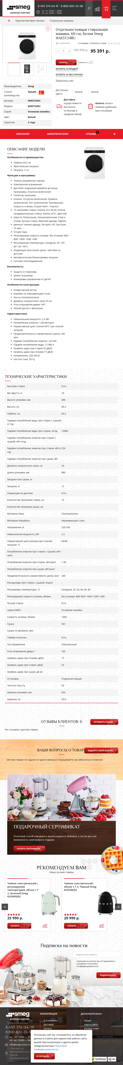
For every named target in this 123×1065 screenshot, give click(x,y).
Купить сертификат (28, 848)
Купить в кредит (67, 68)
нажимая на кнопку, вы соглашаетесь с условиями (96, 963)
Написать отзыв (98, 43)
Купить (63, 62)
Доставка (49, 1024)
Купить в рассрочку (69, 74)
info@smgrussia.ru (20, 1044)
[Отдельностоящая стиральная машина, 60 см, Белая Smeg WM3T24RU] (14, 69)
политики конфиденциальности (87, 965)
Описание (22, 133)
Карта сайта (91, 1024)
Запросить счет (65, 80)
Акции (87, 1020)
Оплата (48, 1028)
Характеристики (57, 133)
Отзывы (92, 133)
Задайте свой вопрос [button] (100, 750)
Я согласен (42, 1056)
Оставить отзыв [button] (103, 721)
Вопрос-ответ (91, 1028)
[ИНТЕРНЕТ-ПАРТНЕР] (18, 8)
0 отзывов (83, 43)
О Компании (50, 1020)
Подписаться (108, 975)
